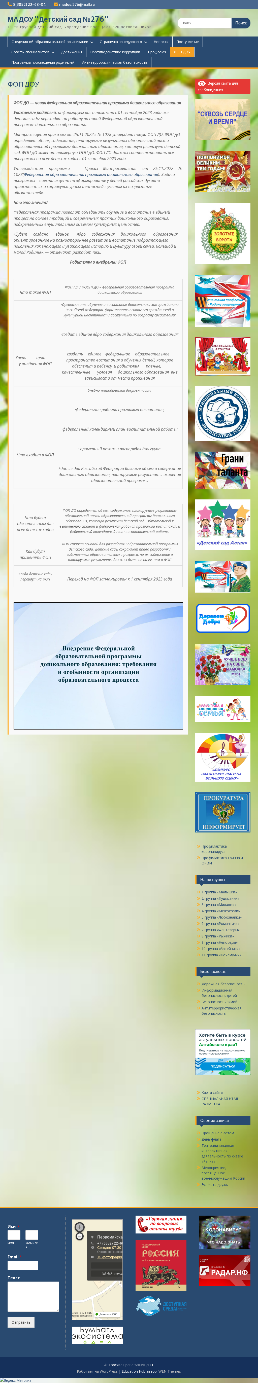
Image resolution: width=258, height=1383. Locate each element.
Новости (161, 41)
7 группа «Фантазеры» (221, 929)
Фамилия (31, 1245)
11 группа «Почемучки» (221, 955)
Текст (14, 1278)
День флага (211, 1139)
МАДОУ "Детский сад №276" (58, 19)
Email (15, 1257)
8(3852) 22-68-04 (29, 4)
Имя (14, 1226)
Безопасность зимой (219, 1001)
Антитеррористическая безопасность (114, 62)
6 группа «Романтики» (220, 923)
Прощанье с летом (218, 1133)
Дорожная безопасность (223, 983)
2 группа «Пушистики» (220, 898)
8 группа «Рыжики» (218, 936)
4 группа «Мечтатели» (221, 910)
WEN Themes (169, 1371)
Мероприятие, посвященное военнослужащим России (223, 1173)
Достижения (71, 52)
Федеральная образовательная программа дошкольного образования (91, 174)
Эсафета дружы (215, 1184)
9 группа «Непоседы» (220, 942)
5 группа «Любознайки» (222, 917)
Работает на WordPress (97, 1371)
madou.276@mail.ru (77, 4)
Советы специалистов (30, 52)
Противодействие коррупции (115, 52)
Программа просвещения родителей (42, 62)
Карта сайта (212, 1092)
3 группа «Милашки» (219, 904)
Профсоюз (157, 52)
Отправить (21, 1322)
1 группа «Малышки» (219, 892)
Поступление (187, 41)
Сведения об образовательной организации (50, 41)
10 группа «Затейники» (221, 948)
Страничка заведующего (121, 41)
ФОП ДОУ (182, 52)
